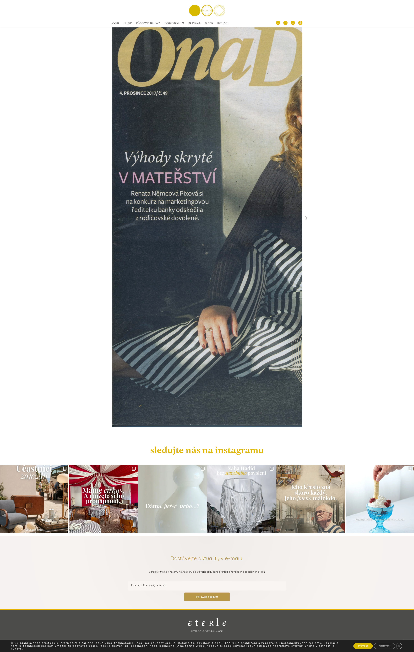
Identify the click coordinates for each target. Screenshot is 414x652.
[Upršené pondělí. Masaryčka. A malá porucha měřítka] (241, 499)
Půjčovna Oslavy (148, 23)
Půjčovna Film (174, 23)
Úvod (115, 23)
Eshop (128, 23)
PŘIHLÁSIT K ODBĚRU (207, 596)
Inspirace (194, 23)
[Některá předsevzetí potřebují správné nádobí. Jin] (380, 499)
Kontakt (223, 23)
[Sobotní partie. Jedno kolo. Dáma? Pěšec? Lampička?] (172, 499)
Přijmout (363, 646)
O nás (209, 23)
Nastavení (384, 646)
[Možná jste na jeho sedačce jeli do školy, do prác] (310, 499)
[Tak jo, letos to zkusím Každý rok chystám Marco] (103, 499)
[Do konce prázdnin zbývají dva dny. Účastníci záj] (34, 499)
